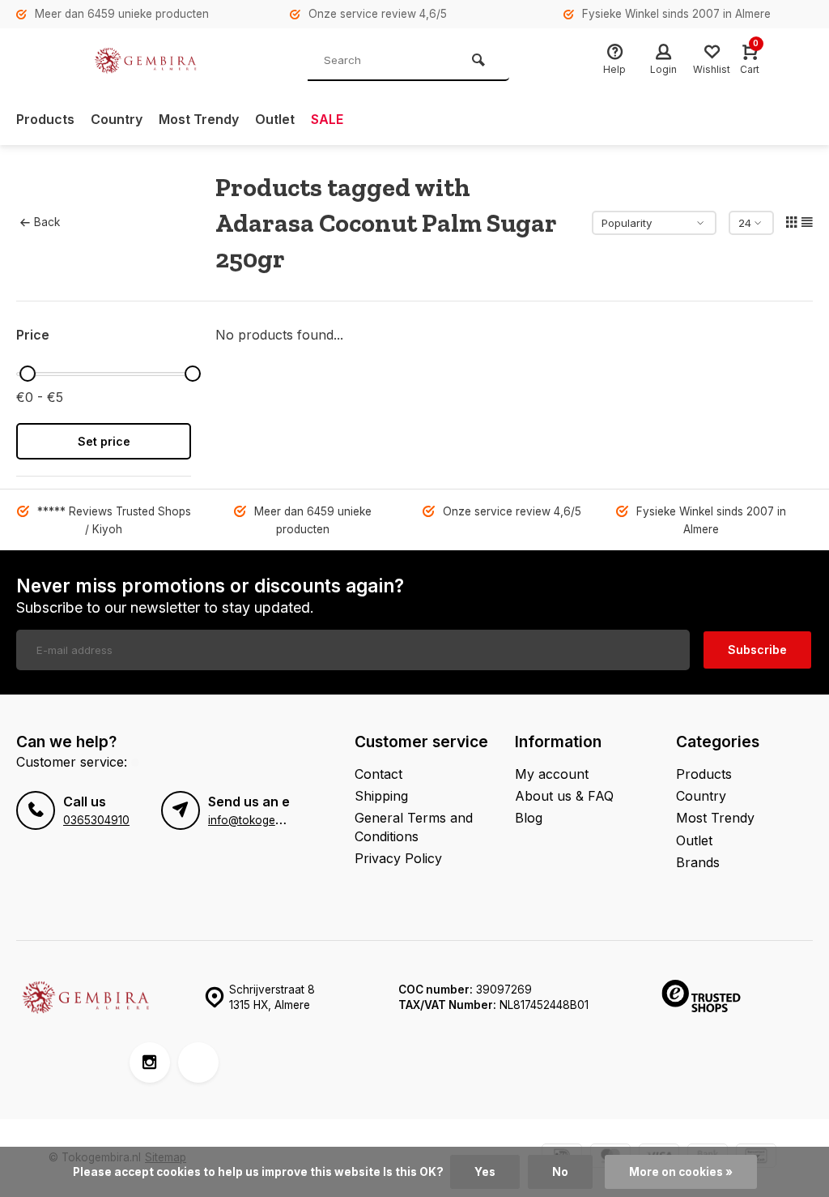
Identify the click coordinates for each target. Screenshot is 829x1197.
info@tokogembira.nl (261, 820)
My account (552, 774)
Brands (698, 862)
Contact (378, 774)
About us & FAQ (564, 796)
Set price (104, 441)
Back (47, 222)
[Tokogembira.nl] (146, 60)
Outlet (275, 119)
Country (116, 119)
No (560, 1171)
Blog (528, 818)
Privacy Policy (398, 858)
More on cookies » (681, 1171)
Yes (484, 1171)
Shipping (381, 796)
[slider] (27, 374)
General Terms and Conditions (414, 827)
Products (45, 119)
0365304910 (96, 820)
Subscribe (757, 649)
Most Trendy (199, 119)
